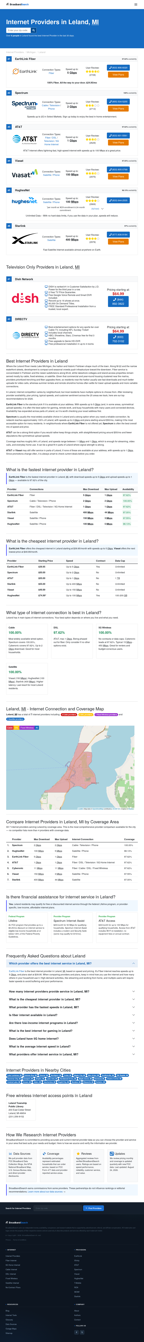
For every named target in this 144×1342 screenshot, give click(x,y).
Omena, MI (44, 1075)
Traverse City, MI (14, 1078)
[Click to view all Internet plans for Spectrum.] (25, 105)
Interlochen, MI (49, 1082)
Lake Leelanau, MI (14, 1075)
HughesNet (13, 523)
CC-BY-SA (116, 809)
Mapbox (131, 809)
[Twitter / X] (82, 1332)
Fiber (51, 73)
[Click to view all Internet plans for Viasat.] (25, 173)
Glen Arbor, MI (93, 1075)
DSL (54, 137)
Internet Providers (13, 1256)
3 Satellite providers (15, 719)
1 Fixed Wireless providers (106, 714)
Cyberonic (17, 868)
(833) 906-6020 (119, 67)
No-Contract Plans (13, 1287)
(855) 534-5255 (119, 101)
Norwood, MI (99, 1078)
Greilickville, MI (108, 1075)
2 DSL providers (85, 714)
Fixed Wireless (27, 727)
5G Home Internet (51, 142)
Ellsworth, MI (88, 1082)
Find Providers (94, 1208)
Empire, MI (40, 1078)
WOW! (77, 1292)
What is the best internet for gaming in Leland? (40, 1031)
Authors (77, 1315)
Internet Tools (11, 1315)
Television (55, 105)
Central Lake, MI (13, 1082)
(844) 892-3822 (118, 301)
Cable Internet (11, 1269)
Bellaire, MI (100, 1082)
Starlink (11, 512)
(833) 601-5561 (119, 135)
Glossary (9, 1319)
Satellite (47, 175)
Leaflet (80, 809)
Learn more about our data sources (45, 1191)
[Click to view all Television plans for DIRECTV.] (26, 335)
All (37, 727)
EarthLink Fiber (15, 495)
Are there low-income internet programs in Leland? (43, 1023)
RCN (76, 1287)
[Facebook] (76, 1332)
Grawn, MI (27, 1082)
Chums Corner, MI (114, 1078)
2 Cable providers (69, 714)
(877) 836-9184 (119, 234)
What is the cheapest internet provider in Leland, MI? (44, 999)
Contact (77, 1319)
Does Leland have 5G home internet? (34, 1038)
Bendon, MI (76, 1082)
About (76, 1310)
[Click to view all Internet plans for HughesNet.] (25, 200)
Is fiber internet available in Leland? (33, 1015)
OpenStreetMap (97, 809)
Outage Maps (11, 1328)
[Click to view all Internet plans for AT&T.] (25, 139)
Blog (7, 1310)
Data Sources (11, 1324)
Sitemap (9, 1333)
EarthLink (78, 1256)
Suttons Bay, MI (30, 1075)
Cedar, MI (67, 1075)
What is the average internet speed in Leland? (40, 1046)
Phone (51, 108)
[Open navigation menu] (136, 4)
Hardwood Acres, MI (68, 1078)
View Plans (118, 74)
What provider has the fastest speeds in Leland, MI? (44, 1007)
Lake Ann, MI (52, 1078)
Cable (45, 105)
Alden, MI (37, 1082)
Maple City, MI (79, 1075)
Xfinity (76, 1260)
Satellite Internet (12, 1283)
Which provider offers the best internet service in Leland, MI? (50, 963)
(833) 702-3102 (118, 339)
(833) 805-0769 (119, 169)
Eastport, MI (28, 1078)
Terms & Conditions (19, 1240)
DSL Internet (11, 1274)
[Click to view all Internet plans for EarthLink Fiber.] (25, 71)
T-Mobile (77, 1283)
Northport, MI (56, 1075)
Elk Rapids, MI (122, 1075)
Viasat (10, 518)
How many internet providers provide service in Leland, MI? (49, 991)
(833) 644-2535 (119, 200)
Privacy (8, 1240)
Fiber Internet (11, 1260)
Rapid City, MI (63, 1082)
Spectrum (12, 500)
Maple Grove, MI (85, 1078)
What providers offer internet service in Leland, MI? (43, 1054)
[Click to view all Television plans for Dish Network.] (26, 297)
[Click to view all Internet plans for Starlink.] (25, 238)
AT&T (10, 506)
